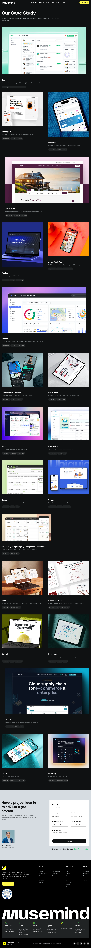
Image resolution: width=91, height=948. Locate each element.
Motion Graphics (56, 877)
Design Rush (86, 873)
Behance (85, 875)
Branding (41, 882)
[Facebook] (74, 943)
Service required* (57, 821)
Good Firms (86, 871)
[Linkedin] (77, 943)
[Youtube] (81, 943)
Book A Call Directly (81, 849)
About (67, 871)
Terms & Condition (70, 889)
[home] (8, 2)
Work (47, 2)
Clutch (84, 869)
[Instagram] (88, 943)
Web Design (42, 869)
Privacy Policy (69, 886)
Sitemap (68, 884)
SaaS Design (42, 875)
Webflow (41, 871)
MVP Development (43, 873)
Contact (68, 873)
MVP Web (41, 877)
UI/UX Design (55, 869)
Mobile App (41, 880)
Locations (68, 882)
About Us (41, 2)
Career (63, 2)
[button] (33, 2)
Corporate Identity (56, 875)
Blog (57, 2)
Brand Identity (55, 873)
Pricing (52, 2)
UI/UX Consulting (56, 871)
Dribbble (85, 877)
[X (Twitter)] (84, 943)
